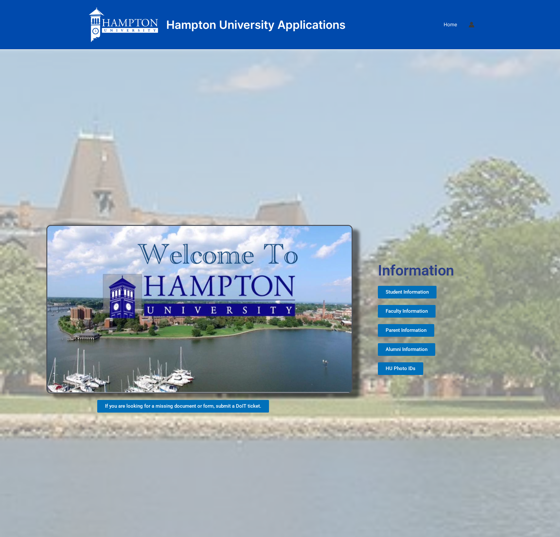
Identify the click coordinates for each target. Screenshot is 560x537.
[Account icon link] (471, 25)
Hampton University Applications (255, 24)
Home (450, 24)
